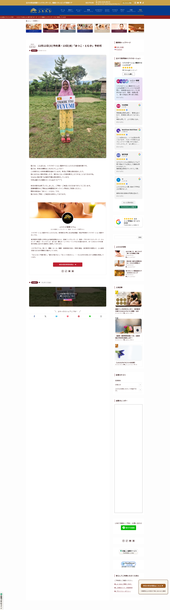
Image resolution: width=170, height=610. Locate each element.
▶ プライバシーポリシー (123, 591)
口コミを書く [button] (128, 74)
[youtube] (69, 271)
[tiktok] (66, 271)
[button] (34, 316)
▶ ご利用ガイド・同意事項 (123, 588)
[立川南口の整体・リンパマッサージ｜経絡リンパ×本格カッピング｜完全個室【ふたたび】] (41, 10)
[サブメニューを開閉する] (140, 384)
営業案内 (34, 50)
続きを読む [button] (120, 97)
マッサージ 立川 (46, 282)
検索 (140, 237)
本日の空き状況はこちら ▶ (153, 586)
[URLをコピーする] (101, 316)
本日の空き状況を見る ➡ (67, 264)
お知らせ (118, 385)
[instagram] (62, 271)
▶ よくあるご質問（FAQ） (123, 584)
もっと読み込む (128, 202)
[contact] (72, 271)
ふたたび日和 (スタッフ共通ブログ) (126, 390)
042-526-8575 (104, 2)
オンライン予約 (127, 3)
